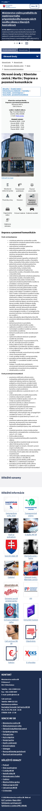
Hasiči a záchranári (10, 743)
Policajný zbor (8, 734)
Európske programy (10, 731)
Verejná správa (8, 740)
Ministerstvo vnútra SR (11, 723)
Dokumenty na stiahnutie (12, 91)
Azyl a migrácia (8, 737)
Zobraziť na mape (7, 178)
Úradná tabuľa (16, 89)
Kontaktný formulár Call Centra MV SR (15, 707)
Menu (34, 6)
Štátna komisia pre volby (12, 726)
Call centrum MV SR (10, 788)
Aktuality (6, 89)
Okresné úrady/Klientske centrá (15, 729)
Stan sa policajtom (10, 768)
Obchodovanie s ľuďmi (11, 776)
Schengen (6, 749)
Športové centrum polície (12, 754)
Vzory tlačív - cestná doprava (13, 93)
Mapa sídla (16, 800)
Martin (28, 66)
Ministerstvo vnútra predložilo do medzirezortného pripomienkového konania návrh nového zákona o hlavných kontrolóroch (19, 19)
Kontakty (25, 91)
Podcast (6, 765)
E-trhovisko (7, 790)
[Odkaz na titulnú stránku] (10, 6)
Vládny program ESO (10, 785)
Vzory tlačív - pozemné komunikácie (15, 95)
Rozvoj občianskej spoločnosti (14, 751)
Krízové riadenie (9, 746)
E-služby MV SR (8, 771)
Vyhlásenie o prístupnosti (11, 803)
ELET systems (6, 800)
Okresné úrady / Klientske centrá (13, 66)
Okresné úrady (23, 50)
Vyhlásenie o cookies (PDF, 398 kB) (14, 806)
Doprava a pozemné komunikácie (13, 69)
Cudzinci (6, 779)
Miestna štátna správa (11, 782)
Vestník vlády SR (9, 773)
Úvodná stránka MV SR (9, 50)
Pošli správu (20, 116)
